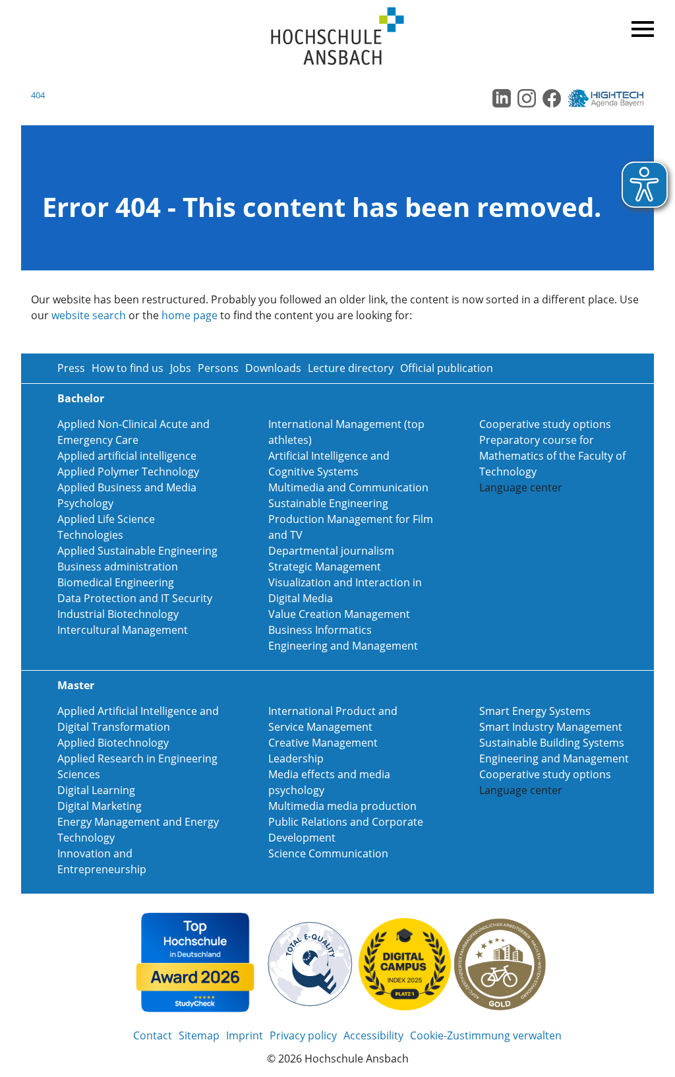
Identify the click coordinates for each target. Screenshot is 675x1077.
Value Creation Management (339, 614)
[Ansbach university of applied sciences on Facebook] (552, 98)
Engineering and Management (343, 645)
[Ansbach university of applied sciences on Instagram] (526, 98)
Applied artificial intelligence (126, 455)
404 (38, 95)
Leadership (296, 758)
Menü (641, 26)
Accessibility (373, 1035)
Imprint (244, 1035)
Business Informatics (320, 630)
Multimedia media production (342, 806)
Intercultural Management (122, 630)
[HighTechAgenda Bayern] (610, 98)
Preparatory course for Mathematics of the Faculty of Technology (552, 456)
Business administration (117, 566)
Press (71, 368)
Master (75, 685)
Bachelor (80, 398)
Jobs (180, 368)
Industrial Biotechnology (118, 614)
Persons (218, 368)
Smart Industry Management (550, 727)
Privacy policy (303, 1035)
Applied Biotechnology (113, 742)
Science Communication (328, 853)
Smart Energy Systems (535, 711)
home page (189, 315)
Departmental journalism (331, 550)
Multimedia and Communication (348, 487)
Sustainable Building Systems (551, 742)
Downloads (273, 368)
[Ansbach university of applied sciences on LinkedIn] (501, 98)
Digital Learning (96, 790)
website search (88, 315)
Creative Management (323, 742)
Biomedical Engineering (115, 582)
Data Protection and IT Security (134, 598)
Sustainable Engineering (328, 503)
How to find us (127, 368)
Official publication (446, 368)
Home (337, 37)
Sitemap (199, 1035)
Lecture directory (351, 368)
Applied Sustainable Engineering (137, 550)
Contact (152, 1035)
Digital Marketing (99, 806)
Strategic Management (324, 566)
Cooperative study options (545, 424)
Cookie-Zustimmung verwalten (486, 1035)
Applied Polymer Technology (128, 471)
